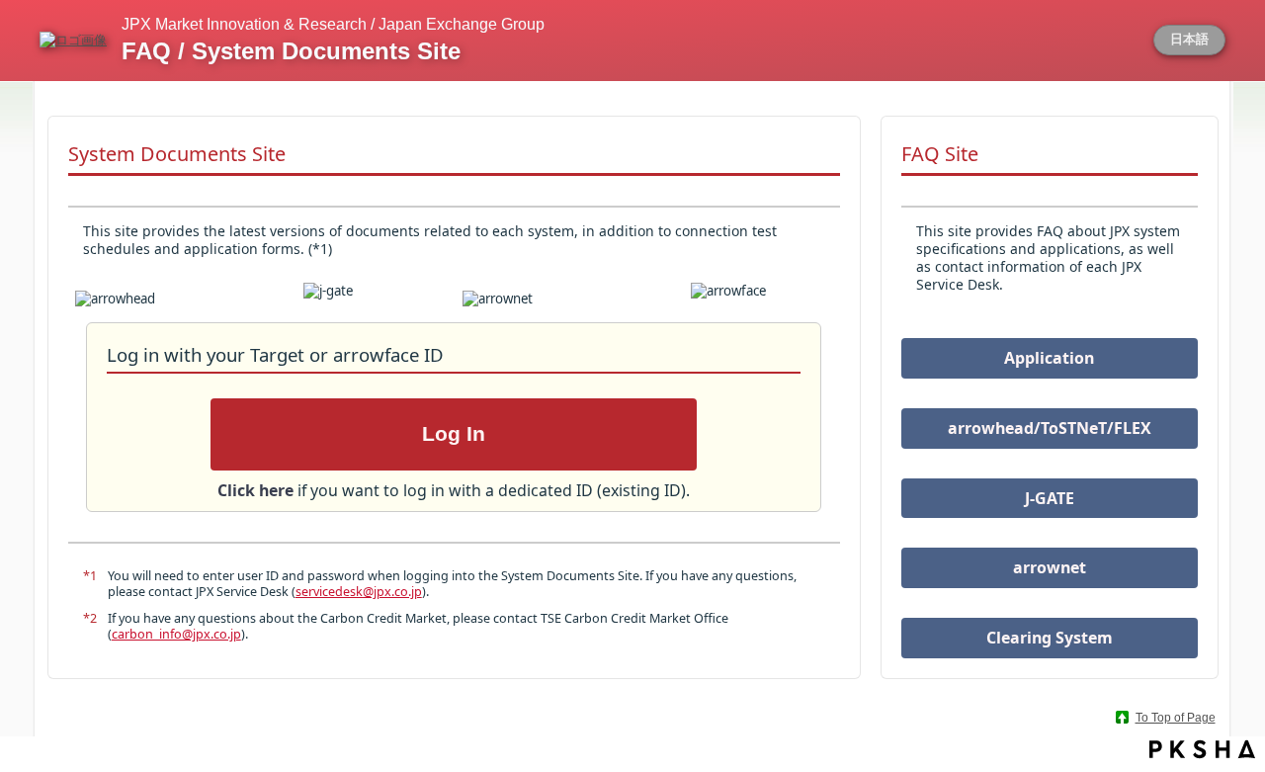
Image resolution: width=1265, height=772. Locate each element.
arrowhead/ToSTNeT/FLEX (1049, 428)
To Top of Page (1176, 718)
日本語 (1189, 39)
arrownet (1049, 567)
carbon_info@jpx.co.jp (176, 634)
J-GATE (1049, 498)
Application (1049, 358)
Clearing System (1049, 637)
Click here (257, 490)
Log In (453, 434)
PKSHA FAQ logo (1202, 749)
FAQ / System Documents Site (291, 51)
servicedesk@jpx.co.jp (358, 591)
